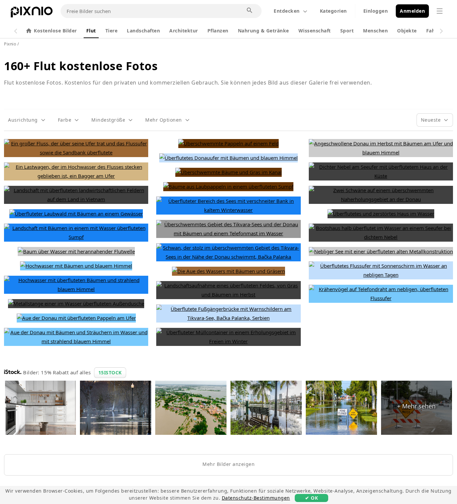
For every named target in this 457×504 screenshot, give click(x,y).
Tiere (111, 30)
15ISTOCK (110, 372)
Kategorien (333, 11)
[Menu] (439, 11)
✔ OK (311, 498)
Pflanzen (218, 30)
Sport (347, 30)
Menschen (375, 30)
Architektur (183, 30)
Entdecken (287, 11)
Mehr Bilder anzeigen (228, 464)
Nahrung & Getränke (263, 30)
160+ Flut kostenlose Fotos (81, 66)
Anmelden (412, 11)
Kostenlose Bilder (55, 30)
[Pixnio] (32, 13)
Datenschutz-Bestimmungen (256, 498)
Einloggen (375, 11)
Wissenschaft (314, 30)
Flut (91, 30)
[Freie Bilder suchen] (250, 10)
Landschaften (143, 30)
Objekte (407, 30)
